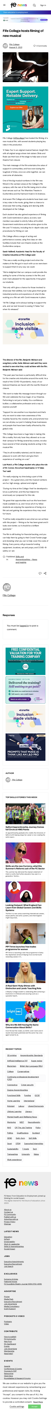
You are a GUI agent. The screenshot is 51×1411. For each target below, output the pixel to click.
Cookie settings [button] (17, 1406)
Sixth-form (20, 1138)
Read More (38, 1402)
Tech (35, 1149)
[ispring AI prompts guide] (25, 747)
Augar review (36, 1060)
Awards (7, 1366)
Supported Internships (33, 1143)
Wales (36, 1154)
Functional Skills (13, 1095)
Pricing (7, 1296)
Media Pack (8, 1299)
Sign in (43, 5)
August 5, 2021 (15, 47)
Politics (10, 1133)
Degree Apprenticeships (17, 1090)
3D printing (11, 1055)
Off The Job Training (23, 1127)
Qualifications (22, 1133)
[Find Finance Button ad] (25, 689)
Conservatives (23, 1071)
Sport (9, 1143)
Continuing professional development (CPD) (23, 1078)
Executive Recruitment (13, 1264)
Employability (9, 1241)
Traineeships (12, 1154)
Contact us (8, 1212)
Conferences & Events (13, 1369)
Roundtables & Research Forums (17, 1378)
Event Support (10, 1309)
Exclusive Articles (11, 1279)
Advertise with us (11, 1219)
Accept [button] (34, 1406)
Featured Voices (10, 1281)
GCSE (37, 1095)
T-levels (25, 1149)
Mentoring (11, 1122)
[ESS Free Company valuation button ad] (25, 661)
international (29, 1101)
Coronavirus (12, 1085)
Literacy (28, 1111)
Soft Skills (33, 1138)
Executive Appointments (14, 1261)
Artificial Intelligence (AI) (17, 1060)
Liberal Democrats (36, 1106)
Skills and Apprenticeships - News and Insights (26, 559)
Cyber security (27, 1085)
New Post (8, 1341)
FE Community (10, 1214)
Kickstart (11, 1106)
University (26, 1154)
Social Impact (9, 1249)
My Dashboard (10, 1344)
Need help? (8, 1353)
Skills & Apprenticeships (14, 1246)
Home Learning (13, 1101)
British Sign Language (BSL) (31, 1066)
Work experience (14, 1159)
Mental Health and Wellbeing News (22, 1117)
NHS (9, 1127)
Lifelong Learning (14, 1111)
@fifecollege (19, 138)
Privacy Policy (9, 1222)
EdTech (7, 1239)
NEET (22, 1122)
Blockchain (11, 1066)
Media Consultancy (11, 1306)
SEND (9, 1138)
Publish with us (10, 1217)
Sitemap (7, 1224)
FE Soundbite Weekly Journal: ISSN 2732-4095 (23, 1284)
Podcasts (8, 1321)
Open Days (8, 1376)
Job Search (8, 1266)
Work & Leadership (12, 1244)
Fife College (14, 44)
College (10, 1071)
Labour (21, 1106)
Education (8, 1237)
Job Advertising (10, 1304)
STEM (18, 1143)
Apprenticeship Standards (31, 1055)
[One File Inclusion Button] (25, 343)
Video (6, 1324)
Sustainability (12, 1149)
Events (7, 1346)
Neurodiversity (34, 1122)
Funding (27, 1095)
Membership (9, 1351)
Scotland (36, 1133)
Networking (8, 1373)
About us (7, 1209)
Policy (38, 1127)
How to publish (10, 1336)
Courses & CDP (10, 1371)
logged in (24, 625)
